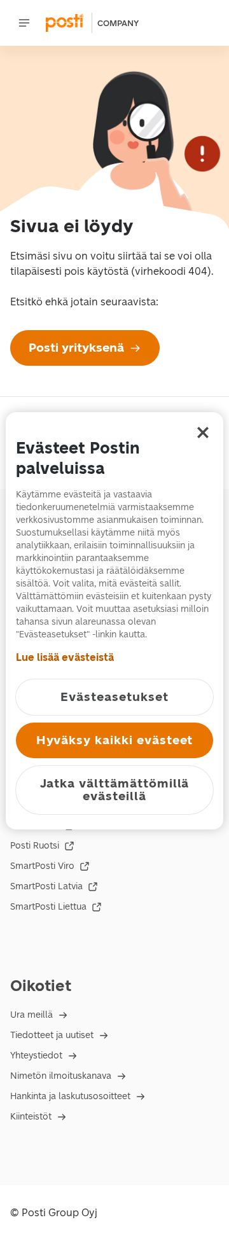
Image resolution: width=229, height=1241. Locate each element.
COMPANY (118, 23)
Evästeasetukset (114, 697)
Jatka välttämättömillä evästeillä (115, 789)
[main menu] (24, 23)
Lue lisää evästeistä (65, 657)
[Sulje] (203, 433)
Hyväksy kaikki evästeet (114, 740)
